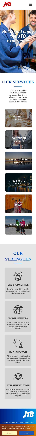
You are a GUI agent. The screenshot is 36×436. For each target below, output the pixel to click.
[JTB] (7, 4)
